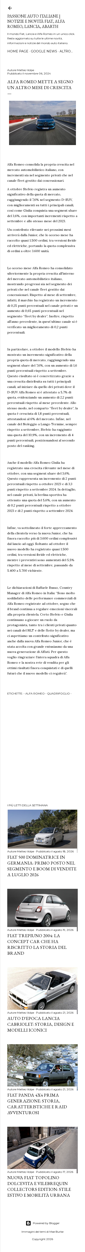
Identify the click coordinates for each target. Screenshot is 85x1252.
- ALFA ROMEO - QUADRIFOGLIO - (48, 693)
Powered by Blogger (46, 1223)
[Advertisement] (42, 750)
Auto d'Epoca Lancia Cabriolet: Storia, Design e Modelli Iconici (40, 1024)
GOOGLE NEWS (44, 51)
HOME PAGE (17, 51)
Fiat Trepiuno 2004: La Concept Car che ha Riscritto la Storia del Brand (37, 944)
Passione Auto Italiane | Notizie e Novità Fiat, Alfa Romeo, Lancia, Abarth (36, 21)
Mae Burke (56, 1231)
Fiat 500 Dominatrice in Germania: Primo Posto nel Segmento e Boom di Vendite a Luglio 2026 (41, 866)
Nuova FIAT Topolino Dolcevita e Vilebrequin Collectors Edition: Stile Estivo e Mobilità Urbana (39, 1186)
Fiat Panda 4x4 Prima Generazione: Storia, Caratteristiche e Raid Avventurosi (37, 1103)
